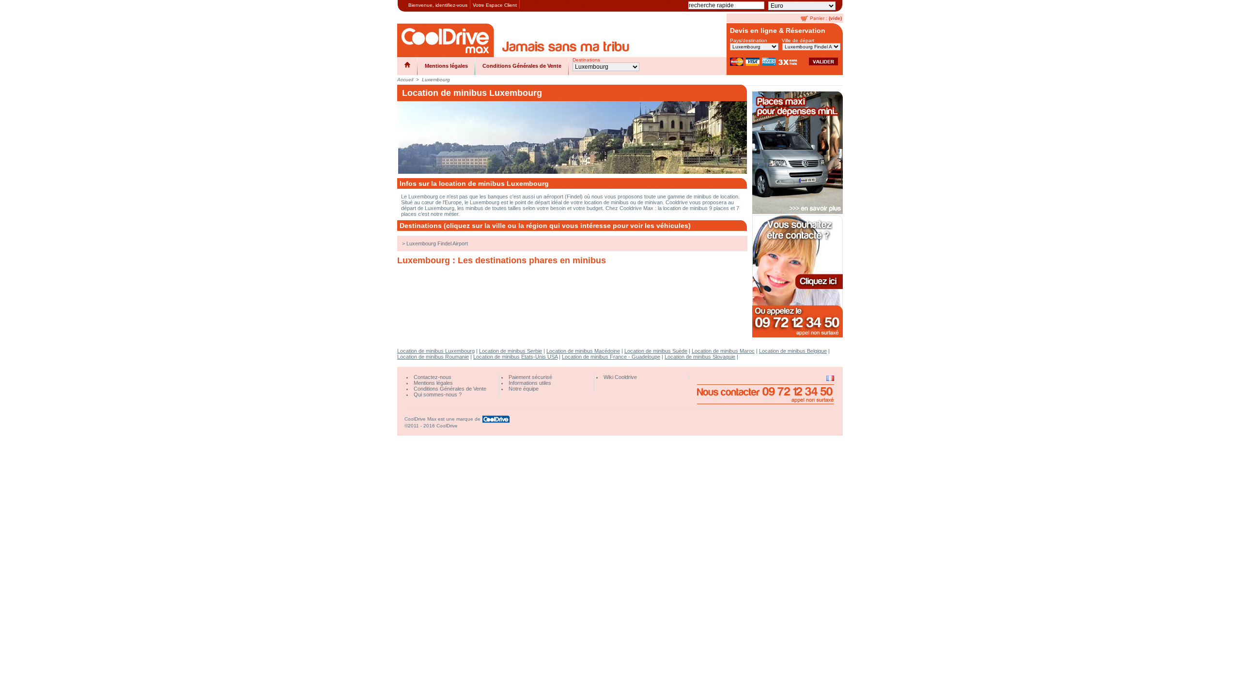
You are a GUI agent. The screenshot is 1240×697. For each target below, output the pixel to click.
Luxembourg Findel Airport (437, 243)
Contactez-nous (432, 377)
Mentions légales (446, 66)
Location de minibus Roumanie (433, 357)
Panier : (818, 18)
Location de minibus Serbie (510, 351)
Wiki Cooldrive (620, 377)
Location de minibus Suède (655, 351)
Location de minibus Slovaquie (700, 357)
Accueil (405, 79)
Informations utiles (530, 383)
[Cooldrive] (445, 40)
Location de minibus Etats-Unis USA (515, 357)
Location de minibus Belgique (793, 351)
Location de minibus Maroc (723, 351)
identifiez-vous (451, 5)
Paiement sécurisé (530, 377)
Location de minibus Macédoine (583, 351)
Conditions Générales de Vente (521, 66)
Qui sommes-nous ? (438, 394)
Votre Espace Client (495, 5)
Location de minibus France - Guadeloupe (611, 357)
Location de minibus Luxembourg (436, 351)
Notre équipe (524, 389)
